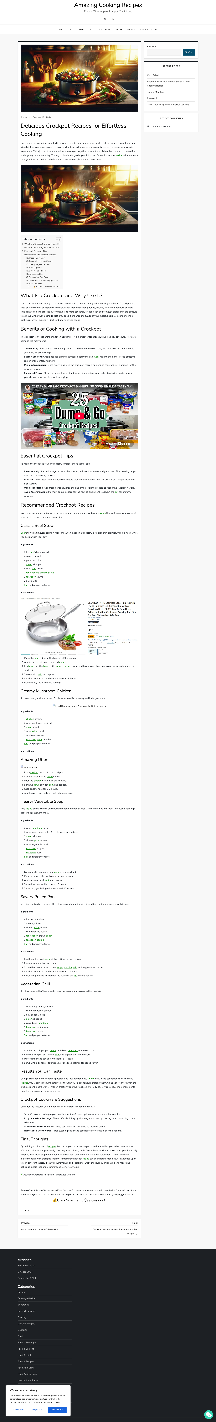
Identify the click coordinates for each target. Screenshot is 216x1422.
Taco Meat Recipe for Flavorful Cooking (168, 104)
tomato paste (47, 572)
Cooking (26, 1210)
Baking (21, 1292)
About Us (65, 29)
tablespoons (32, 572)
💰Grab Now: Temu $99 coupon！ (46, 286)
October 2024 (25, 1272)
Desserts (22, 1330)
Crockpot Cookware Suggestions (43, 280)
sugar (49, 935)
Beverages (23, 1304)
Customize (19, 1409)
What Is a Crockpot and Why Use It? (42, 243)
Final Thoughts (35, 283)
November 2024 (26, 1265)
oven (96, 356)
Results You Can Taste (38, 277)
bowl (31, 666)
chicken (30, 719)
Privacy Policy (125, 29)
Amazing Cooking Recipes (108, 5)
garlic (39, 739)
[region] (38, 1400)
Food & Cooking (26, 1348)
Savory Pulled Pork (37, 271)
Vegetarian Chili (36, 274)
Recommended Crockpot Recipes (40, 254)
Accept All (57, 1409)
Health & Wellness (28, 1380)
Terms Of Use (148, 29)
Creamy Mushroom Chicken (41, 261)
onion (29, 564)
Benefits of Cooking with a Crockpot (41, 247)
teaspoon (31, 576)
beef (32, 552)
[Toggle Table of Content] (56, 239)
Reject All (38, 1409)
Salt (26, 585)
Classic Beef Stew (37, 258)
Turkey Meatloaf (155, 92)
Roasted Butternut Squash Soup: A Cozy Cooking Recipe (168, 83)
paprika (40, 940)
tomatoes (37, 828)
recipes (120, 155)
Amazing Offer (35, 267)
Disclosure (103, 29)
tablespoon (32, 935)
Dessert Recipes (26, 1323)
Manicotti (152, 98)
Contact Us (83, 29)
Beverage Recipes (27, 1298)
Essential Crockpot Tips (35, 251)
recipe (29, 808)
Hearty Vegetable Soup (39, 264)
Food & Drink (24, 1355)
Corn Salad (153, 75)
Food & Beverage (27, 1342)
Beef (23, 532)
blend (91, 1078)
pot (116, 492)
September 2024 (27, 1278)
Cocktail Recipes (26, 1311)
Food (20, 1336)
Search (151, 46)
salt (40, 674)
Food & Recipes (26, 1361)
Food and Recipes (27, 1374)
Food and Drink (26, 1367)
